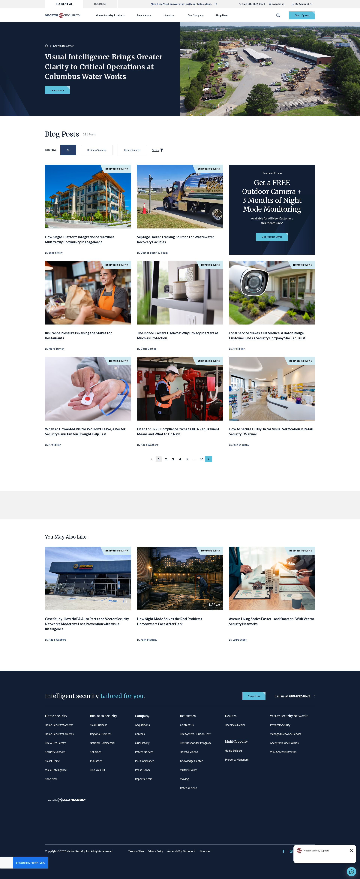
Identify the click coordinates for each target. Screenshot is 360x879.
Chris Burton (149, 348)
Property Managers (237, 759)
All (68, 150)
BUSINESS (100, 3)
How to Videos (189, 752)
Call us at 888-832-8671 (292, 696)
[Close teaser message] (351, 850)
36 (201, 459)
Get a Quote (302, 15)
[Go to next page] (209, 459)
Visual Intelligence (56, 770)
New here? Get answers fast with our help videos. (181, 3)
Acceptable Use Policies (284, 743)
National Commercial (102, 743)
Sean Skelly (55, 252)
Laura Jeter (239, 639)
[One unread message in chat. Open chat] (351, 871)
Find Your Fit (97, 770)
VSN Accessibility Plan (283, 752)
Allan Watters (149, 444)
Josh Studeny (240, 444)
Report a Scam (143, 779)
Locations (278, 3)
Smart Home (144, 15)
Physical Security (280, 724)
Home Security (132, 150)
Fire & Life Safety (55, 743)
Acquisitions (142, 724)
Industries (96, 761)
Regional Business (101, 734)
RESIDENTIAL (64, 3)
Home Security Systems (59, 724)
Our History (142, 743)
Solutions (95, 752)
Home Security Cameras (59, 734)
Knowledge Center (191, 761)
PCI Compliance (144, 761)
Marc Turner (56, 348)
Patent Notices (144, 752)
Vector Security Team (154, 252)
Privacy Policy (156, 851)
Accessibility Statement (181, 851)
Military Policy (188, 770)
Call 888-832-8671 (253, 3)
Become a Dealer (235, 724)
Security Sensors (55, 752)
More (155, 150)
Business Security (96, 150)
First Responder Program (195, 743)
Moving (184, 779)
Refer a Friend (188, 788)
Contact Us (187, 724)
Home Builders (233, 750)
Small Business (98, 724)
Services (169, 15)
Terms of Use (136, 851)
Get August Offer (272, 236)
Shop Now (221, 15)
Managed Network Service (286, 734)
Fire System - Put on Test (195, 734)
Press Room (142, 770)
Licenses (205, 851)
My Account (302, 3)
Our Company (196, 15)
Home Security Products (110, 15)
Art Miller (238, 348)
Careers (140, 734)
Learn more (57, 90)
